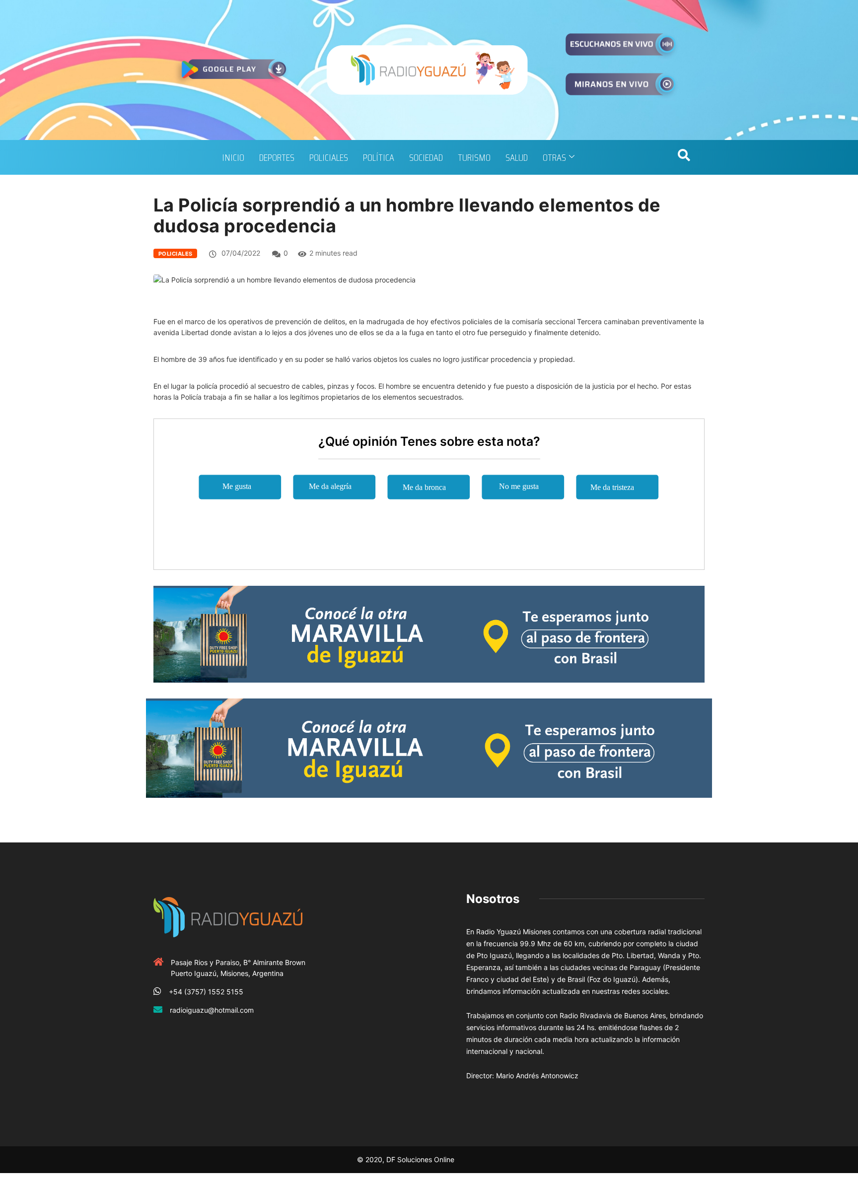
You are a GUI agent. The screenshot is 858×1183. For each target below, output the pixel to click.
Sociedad (426, 157)
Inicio (233, 157)
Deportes (276, 157)
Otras (554, 157)
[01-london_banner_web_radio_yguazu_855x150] (429, 633)
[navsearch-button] (684, 157)
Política (378, 157)
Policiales (328, 157)
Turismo (474, 157)
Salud (516, 157)
